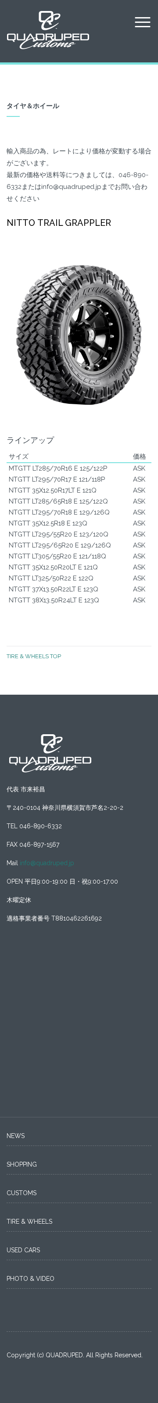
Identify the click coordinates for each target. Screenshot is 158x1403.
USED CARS (23, 1250)
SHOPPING (22, 1164)
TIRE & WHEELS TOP (34, 656)
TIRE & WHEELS (29, 1221)
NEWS (16, 1136)
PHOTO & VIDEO (30, 1279)
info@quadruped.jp (47, 862)
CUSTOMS (21, 1193)
